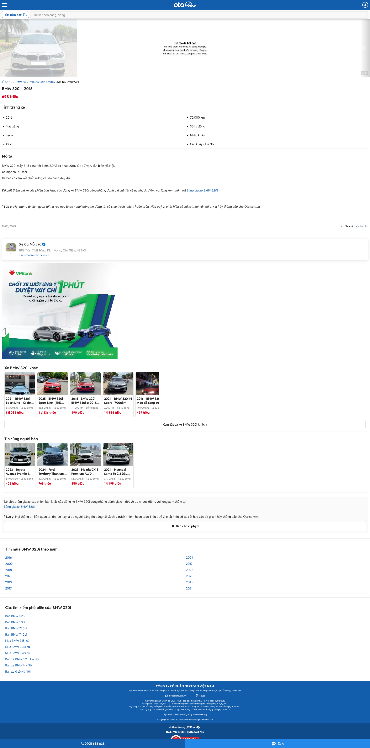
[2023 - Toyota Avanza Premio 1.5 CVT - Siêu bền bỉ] (20, 454)
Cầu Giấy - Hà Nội (202, 144)
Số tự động (197, 126)
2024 (189, 558)
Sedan (10, 135)
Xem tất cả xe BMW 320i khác (184, 424)
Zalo (281, 743)
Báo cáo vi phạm (187, 526)
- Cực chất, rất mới (117, 472)
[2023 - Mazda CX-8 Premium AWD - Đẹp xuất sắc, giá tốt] (85, 454)
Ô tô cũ (7, 82)
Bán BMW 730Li (16, 628)
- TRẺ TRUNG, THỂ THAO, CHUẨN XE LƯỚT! (52, 401)
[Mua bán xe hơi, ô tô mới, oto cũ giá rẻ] (185, 4)
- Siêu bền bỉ (18, 472)
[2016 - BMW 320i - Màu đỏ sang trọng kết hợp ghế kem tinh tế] (151, 383)
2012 (189, 564)
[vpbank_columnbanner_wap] (60, 311)
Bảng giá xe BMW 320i (202, 190)
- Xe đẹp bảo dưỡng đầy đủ (19, 401)
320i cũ (34, 82)
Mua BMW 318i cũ (17, 641)
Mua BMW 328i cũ (17, 653)
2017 (8, 588)
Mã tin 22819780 (68, 82)
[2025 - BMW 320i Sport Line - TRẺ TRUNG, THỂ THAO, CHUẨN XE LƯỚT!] (52, 383)
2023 (8, 576)
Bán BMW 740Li (16, 634)
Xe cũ (9, 144)
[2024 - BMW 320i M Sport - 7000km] (118, 383)
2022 (189, 570)
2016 (9, 118)
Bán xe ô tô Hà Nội (18, 672)
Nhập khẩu (197, 135)
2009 (9, 564)
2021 (189, 588)
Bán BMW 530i (15, 622)
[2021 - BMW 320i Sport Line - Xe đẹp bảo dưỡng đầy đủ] (20, 383)
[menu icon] (4, 5)
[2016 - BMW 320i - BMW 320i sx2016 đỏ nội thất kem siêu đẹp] (85, 383)
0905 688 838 (95, 744)
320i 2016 (48, 82)
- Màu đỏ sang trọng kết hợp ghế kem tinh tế (150, 401)
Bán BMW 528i (15, 616)
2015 (189, 582)
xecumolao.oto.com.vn (34, 255)
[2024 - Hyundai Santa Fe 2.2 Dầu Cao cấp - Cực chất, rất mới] (118, 454)
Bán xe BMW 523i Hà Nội (22, 659)
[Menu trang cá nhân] (365, 5)
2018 (8, 570)
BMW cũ (20, 82)
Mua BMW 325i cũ (17, 647)
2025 (189, 576)
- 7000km (118, 401)
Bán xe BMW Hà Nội (19, 665)
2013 (8, 582)
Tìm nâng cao (13, 14)
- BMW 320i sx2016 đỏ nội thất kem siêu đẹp (84, 401)
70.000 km (197, 118)
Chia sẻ (349, 226)
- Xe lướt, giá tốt (53, 472)
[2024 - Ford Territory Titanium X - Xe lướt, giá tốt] (52, 454)
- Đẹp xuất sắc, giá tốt (84, 472)
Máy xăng (12, 126)
